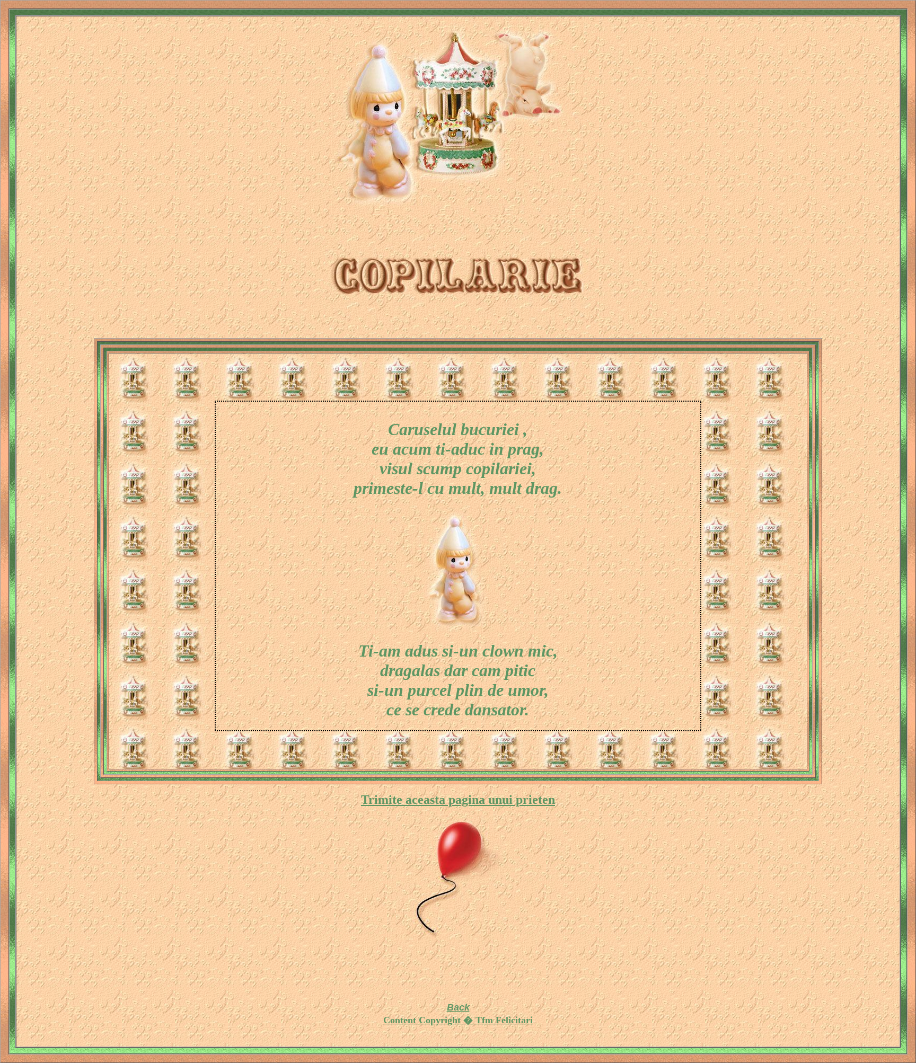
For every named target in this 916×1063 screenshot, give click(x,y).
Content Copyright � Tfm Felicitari (458, 1020)
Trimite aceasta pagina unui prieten (458, 800)
